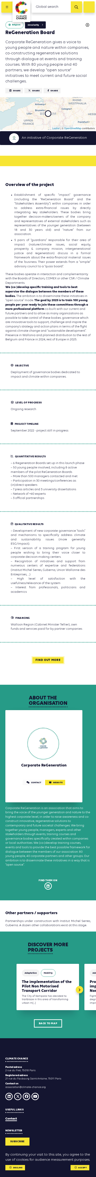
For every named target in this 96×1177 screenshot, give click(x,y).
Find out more (47, 660)
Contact (11, 1119)
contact (36, 782)
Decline (18, 1167)
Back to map (48, 1023)
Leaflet (56, 128)
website (58, 782)
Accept (82, 1167)
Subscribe (17, 1141)
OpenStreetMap (72, 128)
